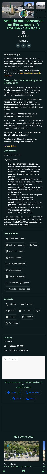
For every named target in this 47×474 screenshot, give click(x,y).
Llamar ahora (34, 392)
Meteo (32, 399)
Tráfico (18, 399)
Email (11, 311)
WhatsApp (13, 323)
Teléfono (12, 304)
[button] (4, 471)
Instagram (29, 317)
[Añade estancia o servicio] (23, 471)
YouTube (13, 317)
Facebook (26, 311)
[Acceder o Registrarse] (43, 471)
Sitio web (28, 304)
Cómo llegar (16, 392)
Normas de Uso (10, 146)
